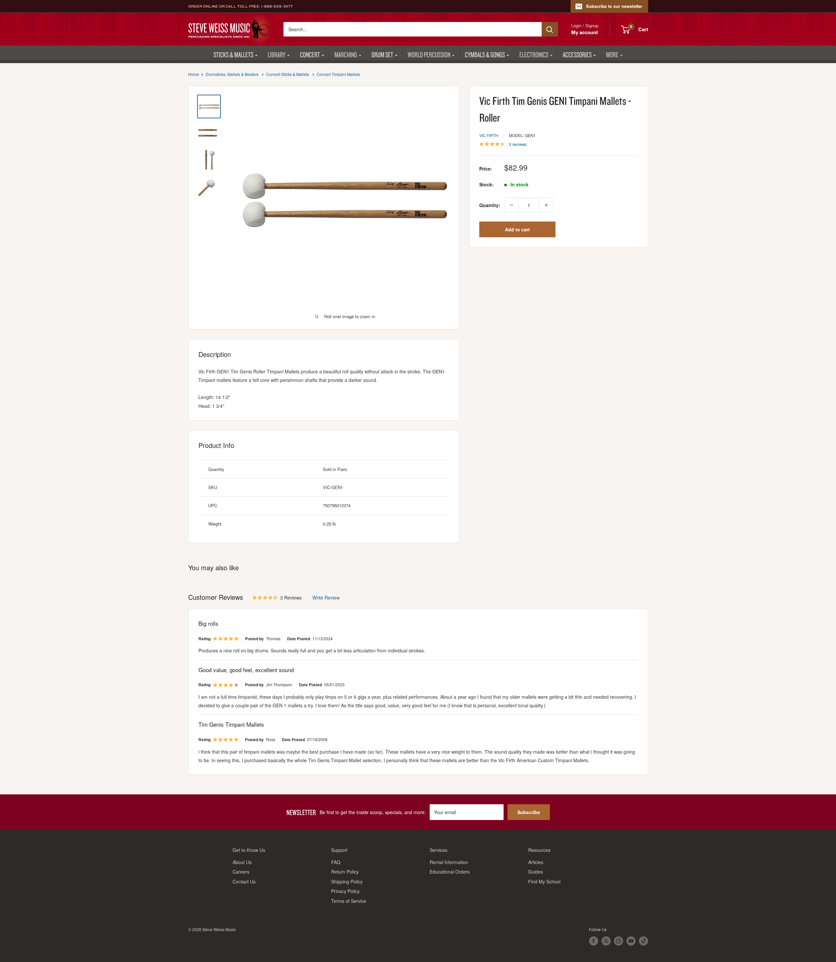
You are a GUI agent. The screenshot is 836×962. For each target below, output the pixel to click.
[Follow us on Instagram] (618, 941)
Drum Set (382, 54)
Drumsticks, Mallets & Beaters (232, 74)
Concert (310, 54)
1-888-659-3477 (277, 6)
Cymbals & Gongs (485, 54)
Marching (345, 54)
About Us (242, 862)
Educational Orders (450, 871)
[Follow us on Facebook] (593, 941)
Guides (535, 871)
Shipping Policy (347, 881)
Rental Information (449, 862)
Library (276, 54)
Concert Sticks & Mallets (287, 74)
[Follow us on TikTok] (643, 941)
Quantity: (489, 205)
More (612, 54)
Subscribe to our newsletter (614, 6)
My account (584, 32)
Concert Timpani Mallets (338, 74)
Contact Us (244, 881)
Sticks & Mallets (233, 54)
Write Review (326, 597)
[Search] (550, 29)
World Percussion (429, 54)
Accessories (577, 54)
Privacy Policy (345, 891)
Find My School (544, 881)
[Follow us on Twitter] (606, 941)
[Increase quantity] (546, 205)
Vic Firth (488, 135)
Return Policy (345, 871)
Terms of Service (348, 901)
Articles (535, 862)
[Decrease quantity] (511, 205)
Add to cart (517, 229)
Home (193, 74)
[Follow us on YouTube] (631, 941)
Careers (241, 871)
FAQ (335, 862)
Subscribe (528, 812)
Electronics (533, 54)
